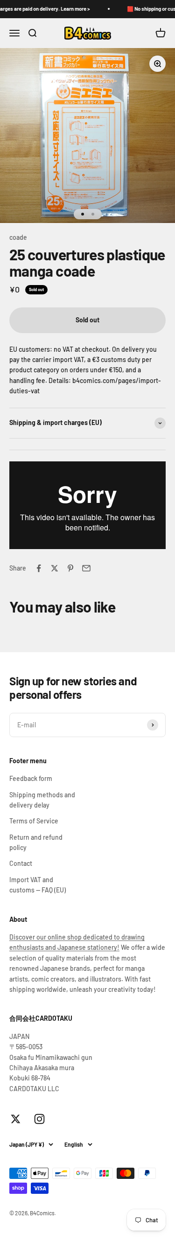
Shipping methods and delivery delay (42, 800)
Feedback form (30, 778)
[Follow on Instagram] (39, 1119)
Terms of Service (33, 821)
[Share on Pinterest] (70, 568)
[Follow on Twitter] (15, 1119)
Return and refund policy (36, 842)
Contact (20, 863)
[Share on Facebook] (39, 568)
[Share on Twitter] (55, 568)
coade (18, 237)
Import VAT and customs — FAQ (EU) (37, 885)
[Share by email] (86, 568)
